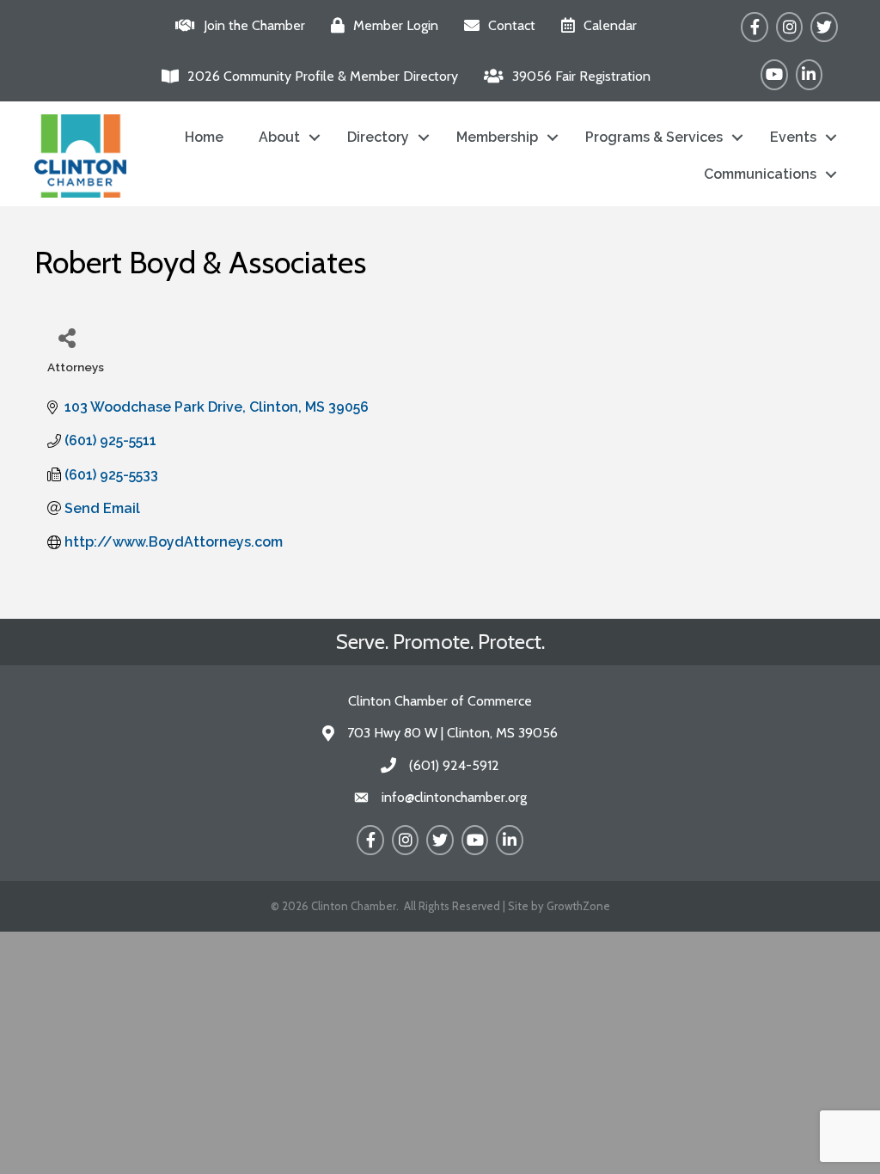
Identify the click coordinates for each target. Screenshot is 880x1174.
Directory (378, 137)
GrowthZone (578, 906)
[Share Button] (66, 337)
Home (204, 137)
